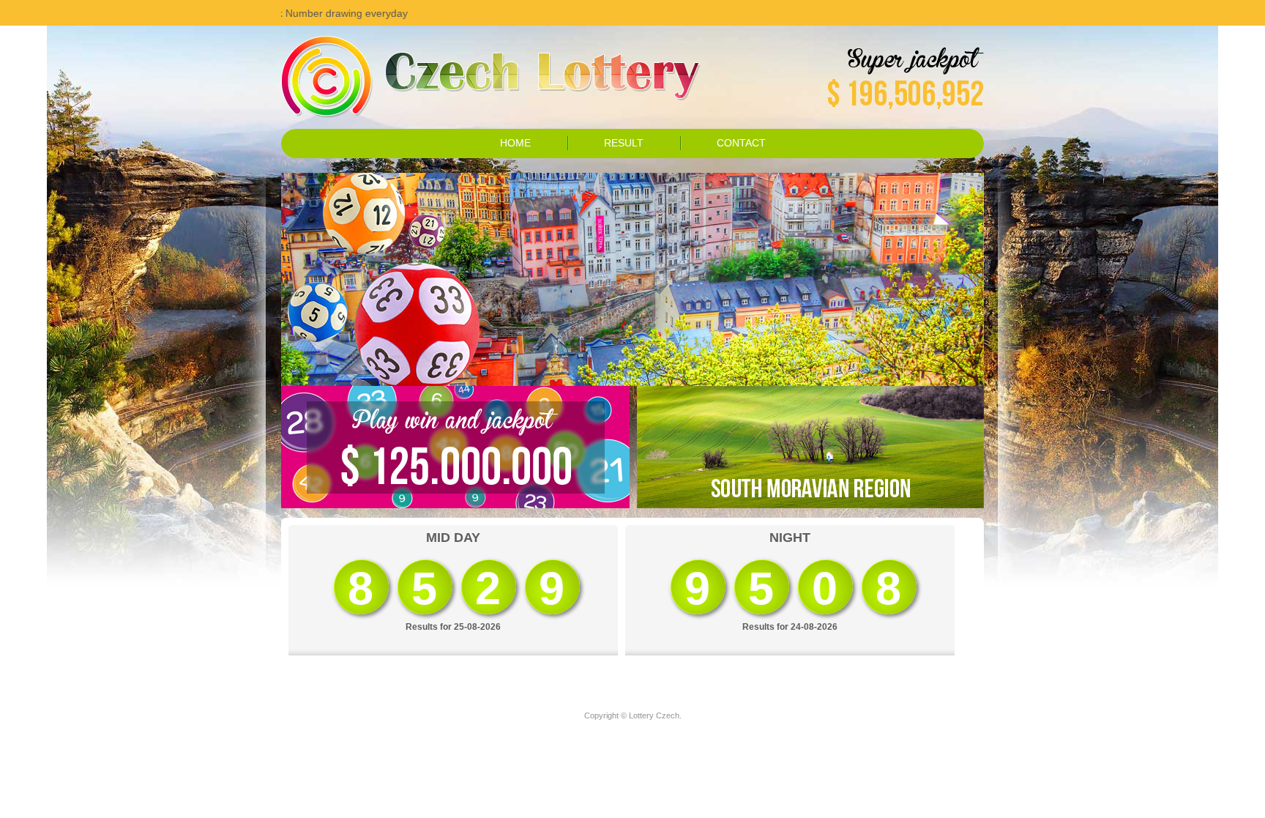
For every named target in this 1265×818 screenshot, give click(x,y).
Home (515, 143)
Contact (741, 143)
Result (623, 143)
